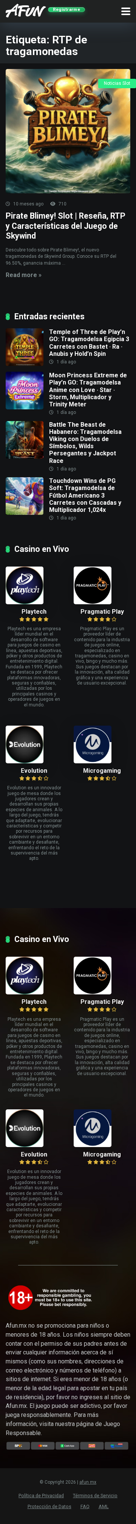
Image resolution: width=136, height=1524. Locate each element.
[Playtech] (34, 585)
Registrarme (66, 9)
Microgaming (102, 770)
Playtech (34, 611)
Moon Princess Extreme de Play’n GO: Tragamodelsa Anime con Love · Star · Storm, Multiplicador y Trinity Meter (88, 390)
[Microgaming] (102, 744)
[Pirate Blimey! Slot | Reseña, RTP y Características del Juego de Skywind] (68, 131)
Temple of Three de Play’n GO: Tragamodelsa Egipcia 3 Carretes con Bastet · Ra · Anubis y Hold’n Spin (89, 342)
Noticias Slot (117, 83)
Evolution (34, 770)
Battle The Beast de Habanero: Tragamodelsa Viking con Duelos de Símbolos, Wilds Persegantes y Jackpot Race (85, 442)
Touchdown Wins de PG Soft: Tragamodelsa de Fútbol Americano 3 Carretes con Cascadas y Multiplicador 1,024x (85, 495)
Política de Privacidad (41, 1495)
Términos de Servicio (95, 1495)
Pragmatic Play (102, 611)
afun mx (87, 1482)
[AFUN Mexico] (26, 9)
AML (104, 1506)
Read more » (24, 275)
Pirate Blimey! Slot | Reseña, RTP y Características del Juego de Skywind (65, 225)
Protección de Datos (49, 1506)
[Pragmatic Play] (102, 585)
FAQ (85, 1506)
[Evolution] (34, 744)
